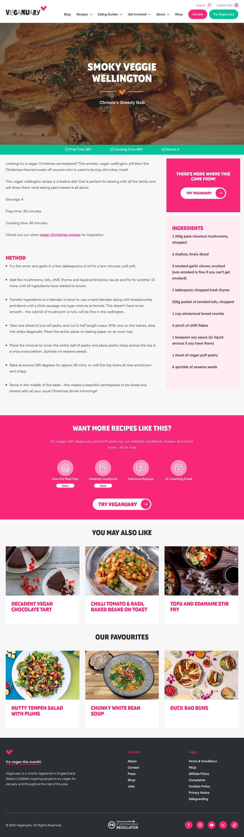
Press (132, 773)
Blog (67, 14)
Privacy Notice (199, 792)
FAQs (192, 767)
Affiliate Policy (199, 773)
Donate (198, 14)
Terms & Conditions (203, 761)
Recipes (82, 14)
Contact (133, 767)
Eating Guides (108, 14)
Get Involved (137, 14)
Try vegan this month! (23, 761)
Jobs (131, 786)
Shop (179, 14)
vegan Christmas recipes (59, 234)
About (160, 14)
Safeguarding (198, 799)
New (65, 485)
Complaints (197, 780)
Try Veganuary (223, 14)
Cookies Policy (199, 786)
